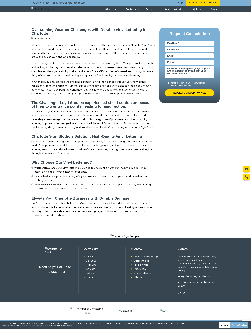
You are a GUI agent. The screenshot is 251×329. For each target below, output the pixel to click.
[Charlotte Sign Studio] (45, 9)
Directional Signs (142, 273)
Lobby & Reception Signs (146, 257)
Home (89, 257)
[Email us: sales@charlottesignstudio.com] (246, 169)
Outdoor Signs (141, 261)
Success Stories (174, 9)
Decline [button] (224, 325)
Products (131, 9)
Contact (215, 9)
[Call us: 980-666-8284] (246, 177)
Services (150, 9)
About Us (110, 9)
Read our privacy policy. (181, 86)
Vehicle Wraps (140, 265)
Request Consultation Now (203, 3)
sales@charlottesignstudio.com (70, 3)
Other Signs (139, 277)
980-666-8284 (42, 3)
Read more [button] (66, 326)
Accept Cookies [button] (239, 325)
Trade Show (139, 269)
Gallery (197, 9)
